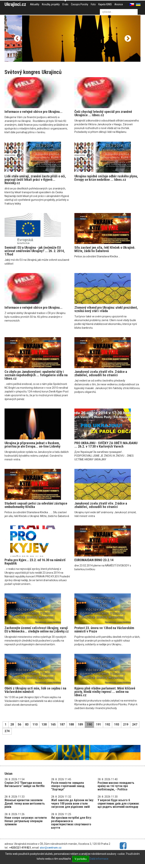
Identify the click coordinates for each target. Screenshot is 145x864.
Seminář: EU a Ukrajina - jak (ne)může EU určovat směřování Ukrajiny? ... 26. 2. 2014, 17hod (35, 250)
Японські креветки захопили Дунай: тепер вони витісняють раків (25, 803)
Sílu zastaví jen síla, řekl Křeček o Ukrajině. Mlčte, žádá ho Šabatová (104, 249)
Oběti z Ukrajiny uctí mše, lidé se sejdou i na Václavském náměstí (35, 690)
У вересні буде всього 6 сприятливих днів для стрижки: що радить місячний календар (118, 803)
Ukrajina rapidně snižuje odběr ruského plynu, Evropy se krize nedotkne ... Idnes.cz (106, 178)
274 (7, 731)
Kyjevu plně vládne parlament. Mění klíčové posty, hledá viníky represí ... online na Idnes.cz (104, 691)
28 (12, 724)
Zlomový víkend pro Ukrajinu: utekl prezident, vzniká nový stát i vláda (106, 309)
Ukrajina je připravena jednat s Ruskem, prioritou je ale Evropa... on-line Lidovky (32, 444)
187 (62, 724)
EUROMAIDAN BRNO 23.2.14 (93, 560)
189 (80, 724)
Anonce (118, 4)
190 (89, 724)
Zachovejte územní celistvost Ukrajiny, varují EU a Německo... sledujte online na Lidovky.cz (37, 629)
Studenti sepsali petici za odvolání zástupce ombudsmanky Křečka (36, 505)
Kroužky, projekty (51, 4)
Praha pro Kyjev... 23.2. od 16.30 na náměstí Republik (35, 561)
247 (134, 724)
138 (44, 724)
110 (35, 724)
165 (53, 724)
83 (27, 724)
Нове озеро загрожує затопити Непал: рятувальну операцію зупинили (26, 821)
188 (71, 724)
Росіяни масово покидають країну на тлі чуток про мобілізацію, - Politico (116, 786)
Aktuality (34, 4)
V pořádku (81, 858)
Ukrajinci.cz (15, 4)
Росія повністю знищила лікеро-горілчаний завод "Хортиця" (67, 786)
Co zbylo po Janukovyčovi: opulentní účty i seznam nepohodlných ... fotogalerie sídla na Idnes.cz (36, 375)
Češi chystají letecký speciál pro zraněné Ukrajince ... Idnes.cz (103, 113)
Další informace (99, 858)
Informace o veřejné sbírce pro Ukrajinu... (33, 112)
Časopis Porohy (79, 4)
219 (125, 724)
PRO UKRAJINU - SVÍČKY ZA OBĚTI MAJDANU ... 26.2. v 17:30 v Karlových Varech (105, 444)
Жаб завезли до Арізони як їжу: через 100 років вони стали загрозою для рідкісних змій (72, 803)
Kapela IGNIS (105, 4)
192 (107, 724)
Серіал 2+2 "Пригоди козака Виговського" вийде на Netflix (25, 784)
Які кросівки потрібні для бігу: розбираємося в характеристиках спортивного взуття (71, 822)
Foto (93, 4)
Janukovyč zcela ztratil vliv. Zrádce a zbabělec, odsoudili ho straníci (100, 373)
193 (116, 724)
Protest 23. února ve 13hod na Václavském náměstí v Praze (104, 629)
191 (98, 724)
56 (19, 724)
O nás (65, 4)
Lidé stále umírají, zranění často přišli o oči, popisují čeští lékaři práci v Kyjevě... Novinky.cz (35, 179)
